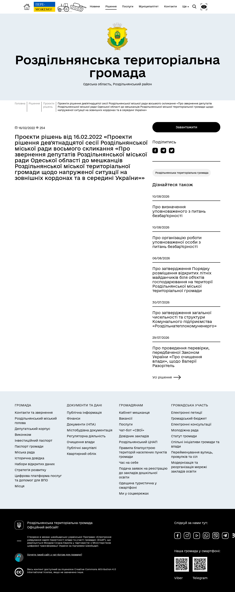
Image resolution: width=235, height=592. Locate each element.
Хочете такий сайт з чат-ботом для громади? (54, 554)
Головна (20, 103)
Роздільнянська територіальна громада (181, 172)
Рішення (34, 103)
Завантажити (186, 127)
